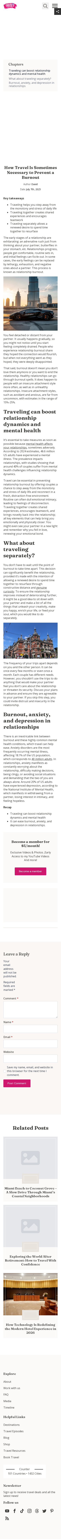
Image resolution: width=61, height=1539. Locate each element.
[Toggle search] (45, 6)
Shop (6, 1444)
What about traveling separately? (30, 78)
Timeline (8, 1407)
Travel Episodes (13, 1431)
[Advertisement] (30, 121)
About (7, 1382)
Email (8, 1037)
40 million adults (42, 759)
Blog (6, 1438)
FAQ (5, 1394)
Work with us (11, 1388)
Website (8, 1052)
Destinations (11, 1425)
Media (7, 1401)
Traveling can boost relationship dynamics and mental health (29, 72)
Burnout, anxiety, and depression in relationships (31, 84)
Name (8, 1022)
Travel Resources (14, 1451)
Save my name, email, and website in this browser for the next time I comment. (30, 1071)
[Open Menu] (55, 6)
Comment (10, 998)
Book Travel (11, 1457)
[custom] (7, 1511)
